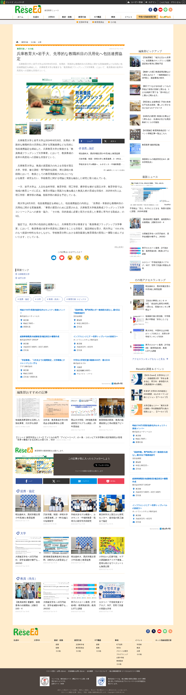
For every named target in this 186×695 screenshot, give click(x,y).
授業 (57, 644)
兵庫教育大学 (24, 274)
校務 (57, 648)
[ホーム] (17, 42)
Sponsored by (106, 383)
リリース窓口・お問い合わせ (56, 671)
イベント (128, 17)
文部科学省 (83, 22)
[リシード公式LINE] (165, 631)
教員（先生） (54, 299)
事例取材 (119, 661)
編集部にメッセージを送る (116, 170)
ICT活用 (119, 644)
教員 (138, 648)
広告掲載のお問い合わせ (76, 671)
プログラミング (122, 654)
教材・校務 (67, 17)
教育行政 (82, 17)
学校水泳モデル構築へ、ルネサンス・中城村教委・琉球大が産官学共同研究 (111, 164)
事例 (113, 17)
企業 (138, 651)
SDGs (118, 648)
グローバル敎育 (122, 651)
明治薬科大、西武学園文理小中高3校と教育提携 (99, 153)
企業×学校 (120, 658)
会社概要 (90, 671)
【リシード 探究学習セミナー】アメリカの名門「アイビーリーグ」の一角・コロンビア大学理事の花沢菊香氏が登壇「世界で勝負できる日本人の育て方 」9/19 (68, 438)
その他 (113, 22)
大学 (39, 299)
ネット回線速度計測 (163, 640)
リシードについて (101, 671)
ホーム (20, 17)
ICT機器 (97, 17)
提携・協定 (88, 148)
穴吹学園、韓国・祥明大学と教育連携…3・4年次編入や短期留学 (106, 159)
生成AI (36, 17)
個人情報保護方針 (115, 671)
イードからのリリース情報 (131, 671)
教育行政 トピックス (77, 299)
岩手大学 (22, 278)
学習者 (139, 644)
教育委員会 (99, 22)
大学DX (51, 17)
